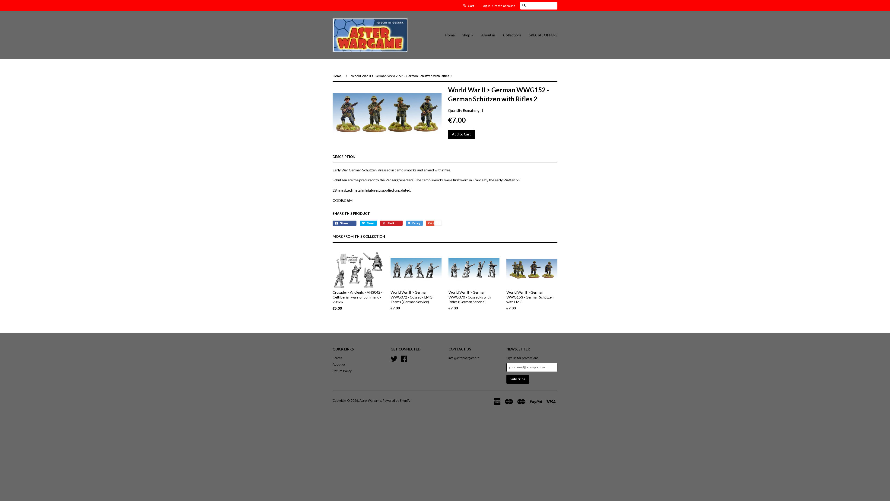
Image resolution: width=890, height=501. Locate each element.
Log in (486, 6)
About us (488, 35)
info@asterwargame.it (463, 358)
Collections (512, 35)
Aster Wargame (370, 400)
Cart (470, 6)
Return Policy (342, 371)
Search (337, 358)
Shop (466, 35)
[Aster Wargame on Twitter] (394, 358)
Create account (503, 6)
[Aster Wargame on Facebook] (403, 358)
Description (344, 156)
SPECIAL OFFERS (543, 35)
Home (450, 35)
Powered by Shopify (396, 400)
